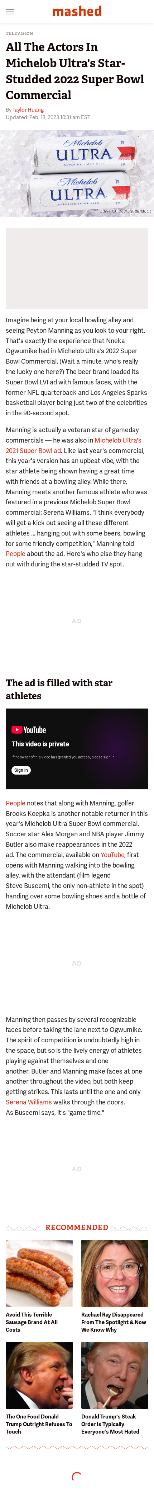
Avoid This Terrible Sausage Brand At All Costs (32, 1322)
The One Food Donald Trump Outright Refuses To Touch (39, 1424)
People (15, 554)
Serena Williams (29, 1102)
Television (19, 34)
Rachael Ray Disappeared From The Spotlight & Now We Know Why (113, 1322)
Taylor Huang (28, 109)
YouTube (112, 855)
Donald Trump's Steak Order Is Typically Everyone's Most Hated (110, 1424)
